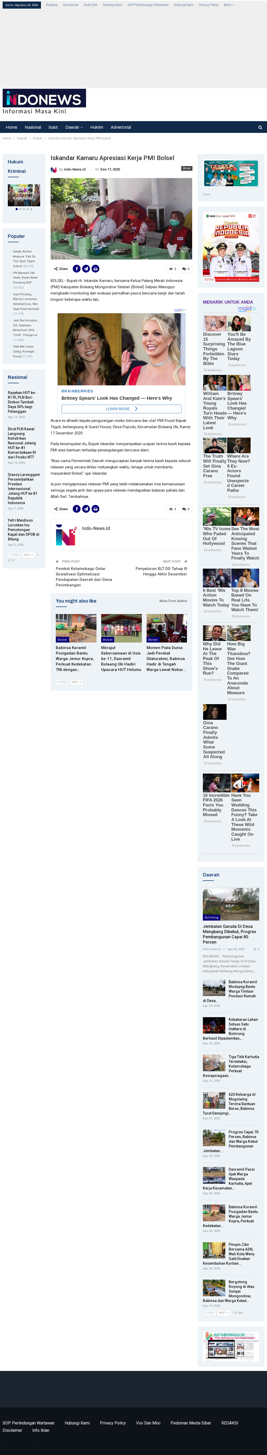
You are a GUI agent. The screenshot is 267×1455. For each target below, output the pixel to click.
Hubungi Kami (184, 5)
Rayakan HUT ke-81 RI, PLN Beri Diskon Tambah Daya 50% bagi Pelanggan (22, 402)
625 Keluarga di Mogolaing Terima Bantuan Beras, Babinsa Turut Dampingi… (229, 1103)
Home (11, 127)
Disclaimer (71, 5)
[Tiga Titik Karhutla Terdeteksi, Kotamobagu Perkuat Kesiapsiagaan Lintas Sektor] (214, 1063)
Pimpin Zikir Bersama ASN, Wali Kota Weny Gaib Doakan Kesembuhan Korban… (228, 1253)
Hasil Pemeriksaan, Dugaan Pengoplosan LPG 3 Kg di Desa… (33, 185)
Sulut (53, 127)
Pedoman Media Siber (191, 1423)
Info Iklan (40, 1430)
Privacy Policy (209, 5)
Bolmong (212, 917)
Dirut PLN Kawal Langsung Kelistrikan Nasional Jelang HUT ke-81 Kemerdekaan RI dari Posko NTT (22, 443)
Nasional (33, 127)
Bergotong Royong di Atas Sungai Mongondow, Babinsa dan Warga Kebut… (228, 1291)
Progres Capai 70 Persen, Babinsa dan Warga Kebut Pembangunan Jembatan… (230, 1141)
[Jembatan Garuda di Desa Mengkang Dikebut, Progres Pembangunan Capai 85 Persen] (231, 904)
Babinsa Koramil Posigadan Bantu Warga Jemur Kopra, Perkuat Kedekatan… (230, 1216)
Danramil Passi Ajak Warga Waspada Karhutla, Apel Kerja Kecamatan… (229, 1178)
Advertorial (121, 127)
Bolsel (187, 168)
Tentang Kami (112, 5)
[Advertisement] (134, 48)
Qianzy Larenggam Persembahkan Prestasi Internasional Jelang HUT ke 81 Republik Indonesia (24, 489)
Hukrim (96, 127)
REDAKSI (229, 1423)
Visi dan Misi (148, 1423)
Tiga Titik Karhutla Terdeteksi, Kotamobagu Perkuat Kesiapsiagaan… (231, 1066)
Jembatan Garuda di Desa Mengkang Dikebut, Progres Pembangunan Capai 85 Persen (229, 934)
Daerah (72, 127)
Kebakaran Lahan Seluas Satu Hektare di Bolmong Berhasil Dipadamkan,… (230, 1028)
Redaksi (52, 5)
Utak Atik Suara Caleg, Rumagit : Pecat (24, 351)
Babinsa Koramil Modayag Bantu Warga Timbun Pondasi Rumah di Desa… (230, 991)
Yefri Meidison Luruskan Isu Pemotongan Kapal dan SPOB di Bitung (23, 529)
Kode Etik (90, 5)
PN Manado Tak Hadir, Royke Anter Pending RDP (25, 277)
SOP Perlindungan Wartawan (148, 5)
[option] (31, 196)
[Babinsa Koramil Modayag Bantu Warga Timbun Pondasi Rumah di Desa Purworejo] (214, 988)
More (228, 5)
